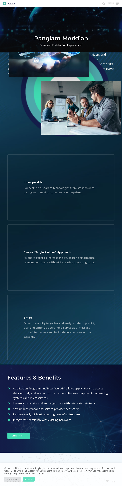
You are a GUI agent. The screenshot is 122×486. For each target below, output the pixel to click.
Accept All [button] (29, 479)
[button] (113, 3)
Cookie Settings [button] (12, 479)
